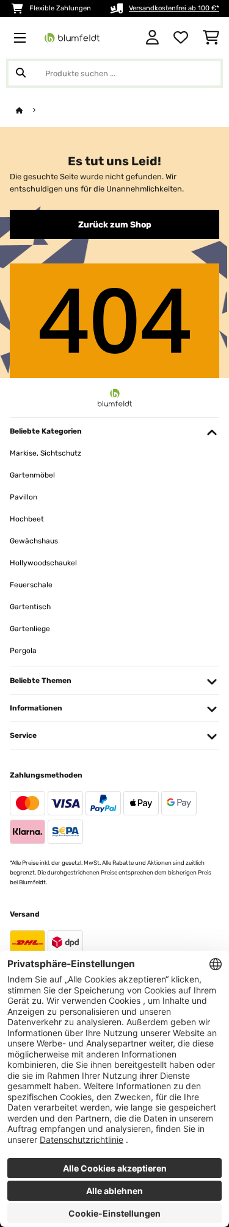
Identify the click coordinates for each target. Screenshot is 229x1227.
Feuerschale (31, 585)
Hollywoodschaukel (43, 563)
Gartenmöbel (32, 475)
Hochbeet (27, 519)
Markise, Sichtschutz (45, 453)
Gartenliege (30, 628)
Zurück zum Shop (114, 224)
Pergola (23, 650)
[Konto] (152, 37)
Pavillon (23, 497)
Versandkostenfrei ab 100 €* (174, 8)
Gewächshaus (34, 541)
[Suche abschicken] (21, 73)
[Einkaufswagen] (211, 38)
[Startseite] (30, 111)
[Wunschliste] (180, 38)
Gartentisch (30, 607)
